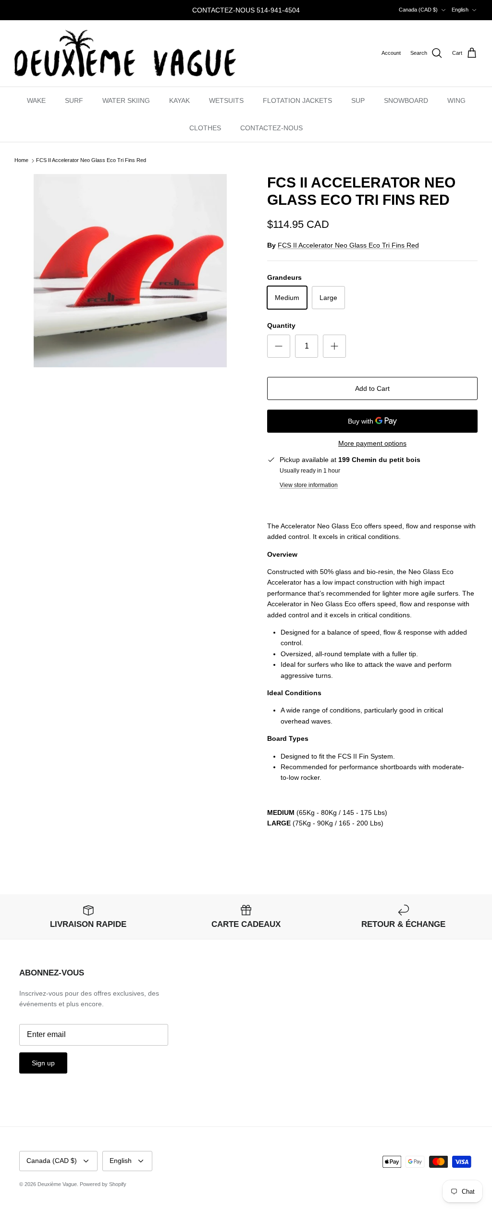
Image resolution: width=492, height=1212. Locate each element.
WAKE (36, 100)
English (460, 9)
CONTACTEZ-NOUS (271, 128)
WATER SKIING (126, 100)
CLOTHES (205, 128)
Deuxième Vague (57, 1184)
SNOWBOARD (406, 100)
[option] (130, 270)
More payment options (372, 443)
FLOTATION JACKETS (297, 100)
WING (456, 100)
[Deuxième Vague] (125, 53)
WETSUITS (226, 100)
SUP (358, 100)
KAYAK (179, 100)
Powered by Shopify (103, 1184)
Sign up (43, 1063)
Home (21, 160)
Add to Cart (372, 388)
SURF (74, 100)
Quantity (281, 325)
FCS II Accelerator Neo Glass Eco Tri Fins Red (91, 160)
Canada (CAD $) (418, 9)
